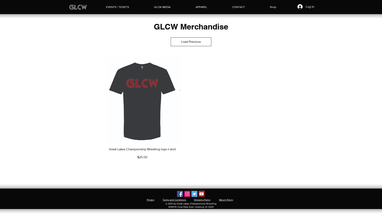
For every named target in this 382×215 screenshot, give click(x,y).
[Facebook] (180, 194)
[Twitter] (194, 194)
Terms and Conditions (174, 199)
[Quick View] (142, 100)
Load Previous (191, 41)
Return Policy (226, 199)
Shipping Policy (202, 199)
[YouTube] (202, 194)
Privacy (150, 199)
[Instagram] (187, 194)
